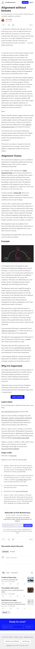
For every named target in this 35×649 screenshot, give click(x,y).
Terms (21, 637)
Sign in (31, 2)
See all (5, 612)
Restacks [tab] (12, 551)
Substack (9, 645)
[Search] (32, 572)
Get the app (25, 641)
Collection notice (28, 637)
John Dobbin (8, 19)
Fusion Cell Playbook (21, 491)
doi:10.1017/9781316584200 (10, 449)
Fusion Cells (17, 193)
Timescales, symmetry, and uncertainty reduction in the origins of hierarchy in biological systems (16, 419)
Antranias (13, 456)
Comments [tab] (5, 551)
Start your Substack (13, 641)
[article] (17, 580)
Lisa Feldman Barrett (22, 480)
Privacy (16, 637)
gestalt (28, 339)
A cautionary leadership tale (9, 579)
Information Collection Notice (18, 531)
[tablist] (8, 551)
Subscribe (25, 2)
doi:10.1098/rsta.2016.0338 (20, 438)
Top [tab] (3, 572)
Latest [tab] (8, 572)
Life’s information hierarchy (9, 412)
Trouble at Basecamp (8, 577)
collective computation (8, 331)
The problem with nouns (10, 588)
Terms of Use (25, 529)
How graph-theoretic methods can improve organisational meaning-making (13, 603)
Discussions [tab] (14, 572)
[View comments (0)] (9, 25)
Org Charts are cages (9, 600)
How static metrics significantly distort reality (12, 591)
